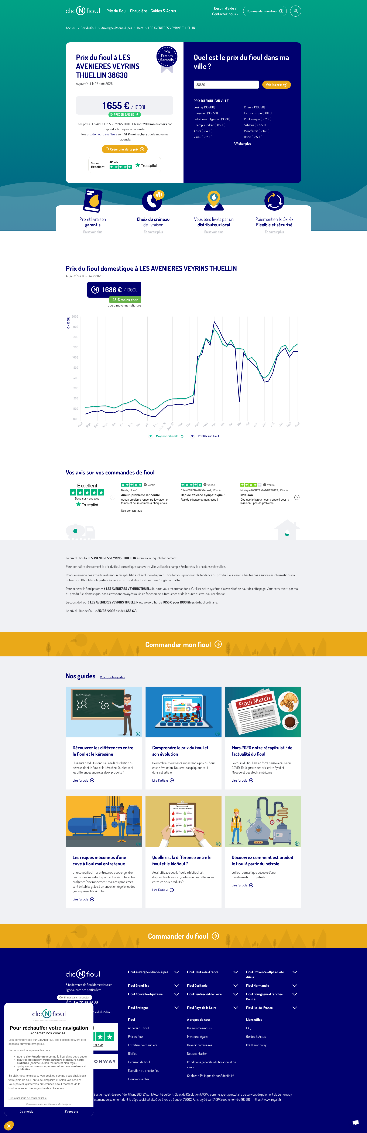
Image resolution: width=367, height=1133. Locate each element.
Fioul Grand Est (138, 985)
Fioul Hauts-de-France (203, 972)
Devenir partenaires (199, 1045)
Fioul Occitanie (197, 985)
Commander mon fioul (262, 11)
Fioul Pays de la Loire (201, 1007)
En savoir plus (92, 232)
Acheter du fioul (138, 1028)
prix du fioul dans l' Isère (102, 134)
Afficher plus (242, 143)
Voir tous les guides (112, 677)
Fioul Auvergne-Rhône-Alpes (148, 972)
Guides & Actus (163, 10)
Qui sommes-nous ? (199, 1028)
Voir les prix (274, 84)
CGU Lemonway (256, 1045)
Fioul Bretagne (138, 1007)
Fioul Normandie (257, 985)
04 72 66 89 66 (86, 1002)
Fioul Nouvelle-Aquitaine (145, 994)
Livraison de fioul (139, 1062)
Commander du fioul (178, 935)
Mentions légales (197, 1036)
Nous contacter (197, 1053)
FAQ (248, 1028)
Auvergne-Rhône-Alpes (116, 28)
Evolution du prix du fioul (144, 1070)
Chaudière (138, 10)
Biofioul (133, 1053)
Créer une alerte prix (124, 149)
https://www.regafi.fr (267, 1099)
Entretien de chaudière (142, 1045)
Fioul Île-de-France (259, 1007)
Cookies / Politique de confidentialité (210, 1075)
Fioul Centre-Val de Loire (204, 994)
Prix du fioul (116, 10)
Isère (140, 28)
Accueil (70, 28)
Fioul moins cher (138, 1079)
